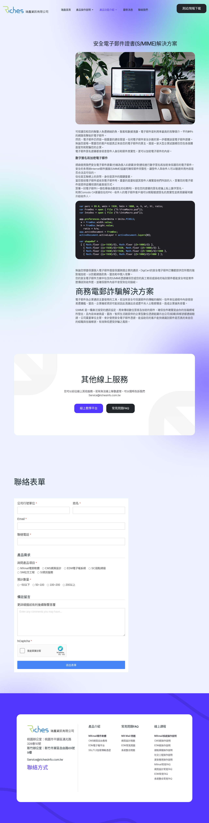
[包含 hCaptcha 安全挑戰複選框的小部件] (42, 650)
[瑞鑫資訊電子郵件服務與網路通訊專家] (26, 10)
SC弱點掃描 (98, 568)
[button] (85, 10)
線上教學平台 (88, 408)
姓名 (77, 503)
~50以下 (25, 584)
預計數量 (24, 579)
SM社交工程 (27, 572)
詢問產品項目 (27, 563)
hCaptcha (24, 641)
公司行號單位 (27, 503)
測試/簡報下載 (191, 8)
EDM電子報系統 (76, 568)
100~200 (55, 584)
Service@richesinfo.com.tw (45, 759)
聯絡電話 (24, 534)
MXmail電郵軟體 (30, 568)
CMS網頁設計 (53, 568)
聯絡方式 (37, 767)
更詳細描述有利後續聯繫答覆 (36, 604)
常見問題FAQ (120, 408)
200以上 (70, 584)
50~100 (39, 584)
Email (22, 519)
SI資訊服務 (46, 572)
